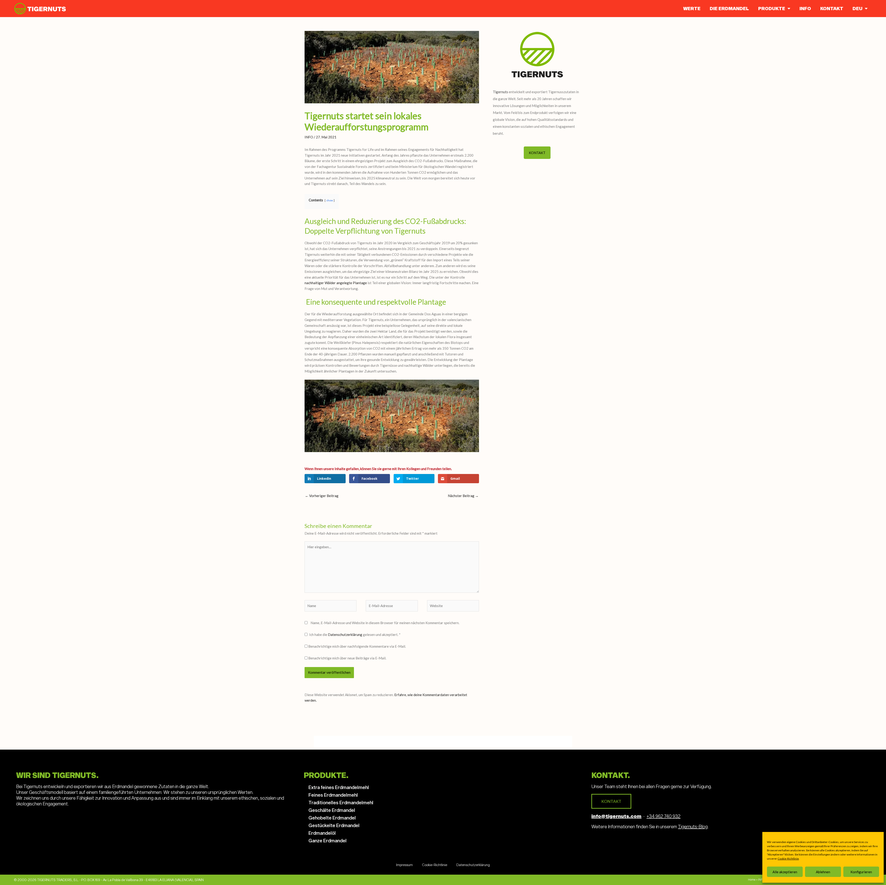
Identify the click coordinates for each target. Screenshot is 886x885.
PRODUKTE (771, 8)
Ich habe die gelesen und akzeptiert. (355, 634)
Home (751, 879)
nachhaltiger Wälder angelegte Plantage (336, 283)
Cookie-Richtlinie (788, 858)
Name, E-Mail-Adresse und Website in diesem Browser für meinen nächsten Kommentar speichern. (385, 623)
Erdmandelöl (322, 833)
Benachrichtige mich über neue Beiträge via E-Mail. (347, 658)
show (329, 200)
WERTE (691, 8)
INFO (805, 8)
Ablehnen (823, 872)
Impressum (404, 865)
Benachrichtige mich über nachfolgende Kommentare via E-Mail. (357, 646)
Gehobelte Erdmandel (332, 817)
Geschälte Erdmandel (331, 810)
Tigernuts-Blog (693, 826)
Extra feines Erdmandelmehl (338, 787)
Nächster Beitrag (463, 496)
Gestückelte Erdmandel (333, 825)
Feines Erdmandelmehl (333, 795)
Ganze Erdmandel (327, 840)
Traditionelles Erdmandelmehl (340, 802)
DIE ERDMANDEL (729, 8)
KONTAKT (831, 8)
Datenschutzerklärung (345, 634)
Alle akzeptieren (784, 872)
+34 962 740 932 (663, 816)
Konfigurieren (861, 872)
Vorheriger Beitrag (321, 496)
